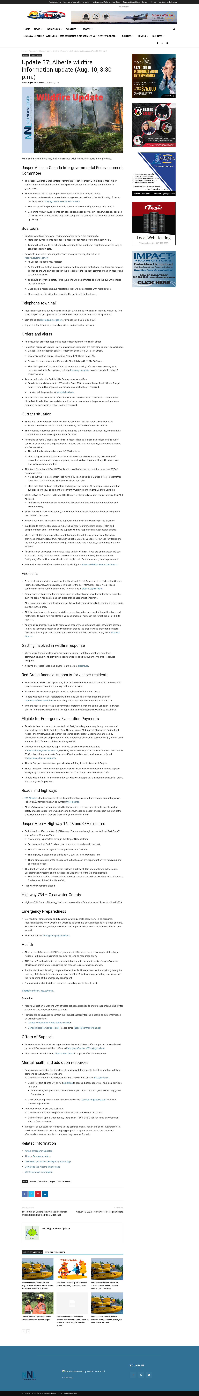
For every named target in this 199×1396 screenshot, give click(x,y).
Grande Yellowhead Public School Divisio (49, 1022)
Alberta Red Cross (64, 1053)
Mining (142, 36)
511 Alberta (30, 798)
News (37, 29)
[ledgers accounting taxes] (154, 174)
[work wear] (154, 125)
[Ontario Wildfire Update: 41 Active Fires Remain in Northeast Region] (37, 1303)
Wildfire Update (64, 1181)
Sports (86, 29)
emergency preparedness (56, 935)
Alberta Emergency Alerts (38, 1156)
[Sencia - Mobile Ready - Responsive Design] (154, 223)
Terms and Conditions (131, 2)
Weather (71, 29)
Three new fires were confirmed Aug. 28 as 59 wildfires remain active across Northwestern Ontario (37, 1286)
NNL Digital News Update (34, 83)
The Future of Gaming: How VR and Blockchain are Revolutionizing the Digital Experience (44, 1213)
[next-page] (28, 1331)
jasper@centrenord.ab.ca (87, 1027)
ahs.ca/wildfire (101, 1077)
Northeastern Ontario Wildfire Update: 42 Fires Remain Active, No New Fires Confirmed (106, 1320)
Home (27, 29)
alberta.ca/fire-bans (92, 588)
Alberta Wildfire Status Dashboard (99, 564)
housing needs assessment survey (62, 201)
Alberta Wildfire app (50, 1166)
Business (157, 36)
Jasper (52, 1181)
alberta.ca (83, 665)
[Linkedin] (45, 1194)
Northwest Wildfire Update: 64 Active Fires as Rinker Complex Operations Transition (104, 1286)
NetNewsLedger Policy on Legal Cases (106, 2)
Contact (153, 2)
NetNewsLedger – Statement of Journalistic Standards (69, 2)
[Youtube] (167, 43)
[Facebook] (157, 43)
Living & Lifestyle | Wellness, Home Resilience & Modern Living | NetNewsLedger (70, 36)
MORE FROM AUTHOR (55, 1252)
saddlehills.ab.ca (65, 392)
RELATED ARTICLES (32, 1252)
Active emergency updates (38, 1150)
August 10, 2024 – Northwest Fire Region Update (99, 1211)
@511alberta (72, 801)
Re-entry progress (79, 370)
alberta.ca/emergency (50, 319)
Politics (126, 36)
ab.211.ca (68, 1082)
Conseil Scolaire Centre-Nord (44, 1027)
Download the (32, 1161)
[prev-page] (23, 1331)
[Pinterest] (38, 1194)
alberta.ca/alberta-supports (41, 758)
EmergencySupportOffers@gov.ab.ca (85, 1048)
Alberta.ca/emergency (36, 257)
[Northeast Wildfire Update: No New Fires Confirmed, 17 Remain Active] (72, 1269)
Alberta (33, 1181)
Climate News (44, 51)
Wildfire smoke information (39, 1172)
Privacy (145, 2)
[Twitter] (162, 43)
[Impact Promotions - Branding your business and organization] (154, 269)
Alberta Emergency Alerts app (55, 1161)
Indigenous (53, 29)
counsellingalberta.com (94, 1099)
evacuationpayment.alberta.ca (42, 750)
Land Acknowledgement (168, 2)
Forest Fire (43, 1181)
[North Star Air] (124, 17)
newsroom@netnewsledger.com (89, 1377)
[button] (173, 29)
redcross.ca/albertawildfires (39, 700)
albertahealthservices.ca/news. (38, 990)
